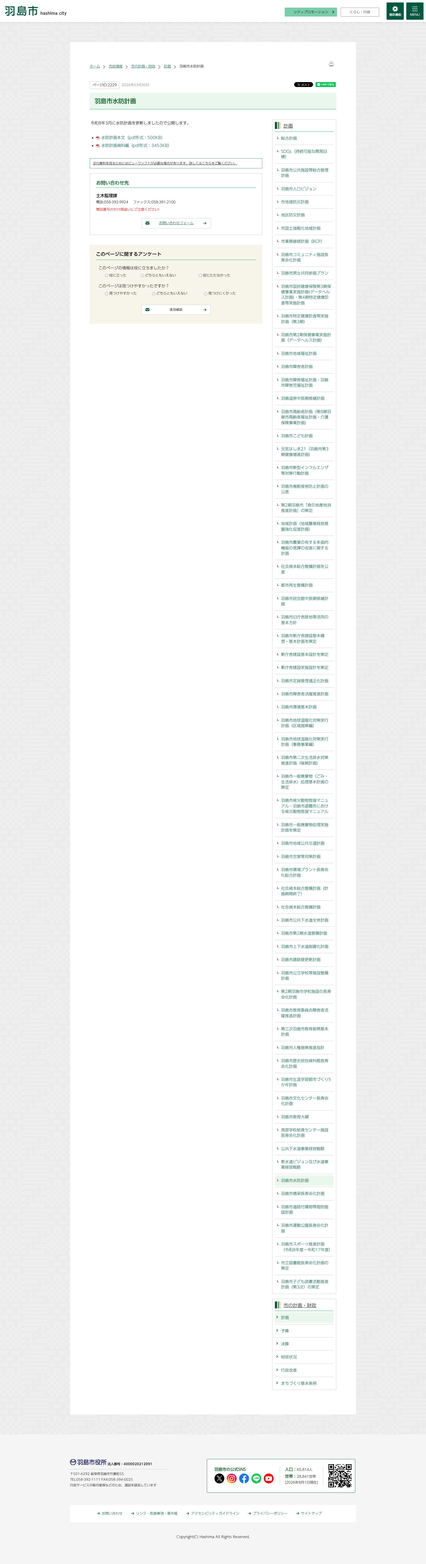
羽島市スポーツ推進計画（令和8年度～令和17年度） (307, 1246)
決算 (285, 1344)
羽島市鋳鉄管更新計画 (300, 960)
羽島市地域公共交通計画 (302, 843)
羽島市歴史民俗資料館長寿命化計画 (304, 1063)
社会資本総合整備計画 (300, 907)
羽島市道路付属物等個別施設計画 (304, 1209)
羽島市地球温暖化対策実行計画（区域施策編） (304, 723)
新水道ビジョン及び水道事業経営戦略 (304, 1164)
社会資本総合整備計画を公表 (304, 569)
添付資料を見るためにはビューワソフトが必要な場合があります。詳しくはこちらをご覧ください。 (165, 163)
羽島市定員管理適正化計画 (304, 681)
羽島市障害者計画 (297, 367)
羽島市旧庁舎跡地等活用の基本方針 (304, 619)
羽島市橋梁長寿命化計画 (302, 1193)
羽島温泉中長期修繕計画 (302, 398)
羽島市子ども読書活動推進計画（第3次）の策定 (304, 1284)
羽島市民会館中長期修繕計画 (304, 601)
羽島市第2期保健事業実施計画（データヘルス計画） (306, 337)
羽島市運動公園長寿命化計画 (304, 1228)
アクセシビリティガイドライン (215, 1513)
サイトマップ (311, 1513)
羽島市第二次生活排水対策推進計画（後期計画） (304, 760)
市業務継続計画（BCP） (303, 241)
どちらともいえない (160, 275)
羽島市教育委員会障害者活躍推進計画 (304, 1013)
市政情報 (116, 66)
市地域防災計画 (295, 202)
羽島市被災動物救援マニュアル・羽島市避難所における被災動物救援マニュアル (304, 805)
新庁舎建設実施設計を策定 (304, 667)
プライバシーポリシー (270, 1513)
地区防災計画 (293, 215)
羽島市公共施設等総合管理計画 (304, 172)
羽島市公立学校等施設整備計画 (304, 975)
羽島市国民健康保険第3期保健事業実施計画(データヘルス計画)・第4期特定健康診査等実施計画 (306, 294)
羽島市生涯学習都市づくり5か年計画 (306, 1082)
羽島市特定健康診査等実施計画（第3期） (304, 318)
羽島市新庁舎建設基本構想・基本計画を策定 (302, 638)
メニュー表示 (415, 11)
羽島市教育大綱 (295, 1117)
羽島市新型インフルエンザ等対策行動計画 (304, 470)
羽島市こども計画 (297, 436)
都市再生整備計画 (297, 585)
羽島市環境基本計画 (299, 707)
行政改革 (289, 1370)
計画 (167, 66)
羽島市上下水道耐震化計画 (304, 947)
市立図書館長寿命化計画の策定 (304, 1265)
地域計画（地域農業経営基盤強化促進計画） (304, 526)
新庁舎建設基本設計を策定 (304, 654)
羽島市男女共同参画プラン (304, 273)
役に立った (117, 275)
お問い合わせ (112, 1513)
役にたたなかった (217, 275)
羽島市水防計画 (295, 1180)
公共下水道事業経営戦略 (302, 1149)
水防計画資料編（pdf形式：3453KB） (136, 145)
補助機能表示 (395, 11)
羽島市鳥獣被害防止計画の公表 (304, 489)
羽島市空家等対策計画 (300, 857)
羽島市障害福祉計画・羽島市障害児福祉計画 (304, 382)
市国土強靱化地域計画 (300, 228)
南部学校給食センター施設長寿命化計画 (304, 1132)
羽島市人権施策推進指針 (302, 1048)
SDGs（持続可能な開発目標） (304, 154)
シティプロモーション (311, 12)
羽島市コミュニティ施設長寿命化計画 (304, 257)
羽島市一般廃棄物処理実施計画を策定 (304, 827)
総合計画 (289, 138)
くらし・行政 (360, 12)
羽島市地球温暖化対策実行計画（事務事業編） (304, 741)
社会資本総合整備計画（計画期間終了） (304, 891)
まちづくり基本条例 (299, 1383)
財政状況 (289, 1357)
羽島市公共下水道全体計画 (304, 920)
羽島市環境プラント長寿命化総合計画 (304, 872)
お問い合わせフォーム (176, 223)
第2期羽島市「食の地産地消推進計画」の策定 (306, 507)
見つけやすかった (123, 293)
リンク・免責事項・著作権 (157, 1513)
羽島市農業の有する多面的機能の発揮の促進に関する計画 (304, 547)
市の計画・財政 (143, 66)
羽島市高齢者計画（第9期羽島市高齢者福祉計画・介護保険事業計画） (306, 417)
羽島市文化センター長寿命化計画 (304, 1101)
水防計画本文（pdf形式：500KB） (133, 138)
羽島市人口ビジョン (299, 189)
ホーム (95, 66)
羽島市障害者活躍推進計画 (304, 694)
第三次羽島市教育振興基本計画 (304, 1031)
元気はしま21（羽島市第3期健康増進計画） (305, 451)
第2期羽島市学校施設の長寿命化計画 (306, 994)
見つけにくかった (222, 293)
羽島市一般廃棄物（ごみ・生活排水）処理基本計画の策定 (304, 781)
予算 (285, 1331)
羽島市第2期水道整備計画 (304, 933)
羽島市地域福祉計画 (299, 353)
